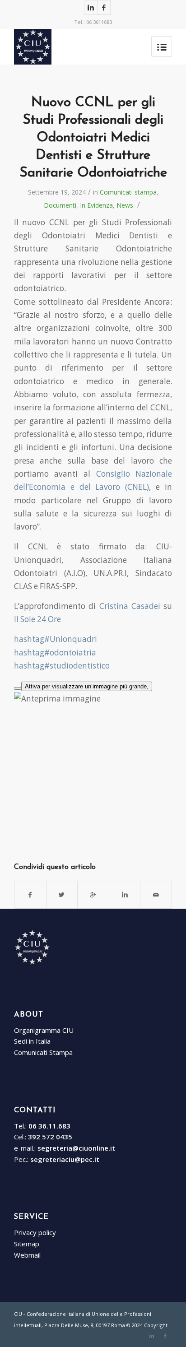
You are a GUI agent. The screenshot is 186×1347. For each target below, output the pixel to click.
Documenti (60, 205)
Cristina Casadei (129, 606)
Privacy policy (35, 1232)
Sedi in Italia (32, 1040)
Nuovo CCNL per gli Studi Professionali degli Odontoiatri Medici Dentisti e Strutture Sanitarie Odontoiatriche (93, 138)
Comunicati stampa (128, 192)
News (124, 205)
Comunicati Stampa (43, 1052)
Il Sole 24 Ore (37, 619)
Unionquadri (55, 639)
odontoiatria (55, 652)
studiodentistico (62, 665)
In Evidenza (96, 205)
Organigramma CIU (44, 1030)
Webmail (27, 1254)
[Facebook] (104, 7)
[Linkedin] (90, 7)
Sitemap (26, 1243)
